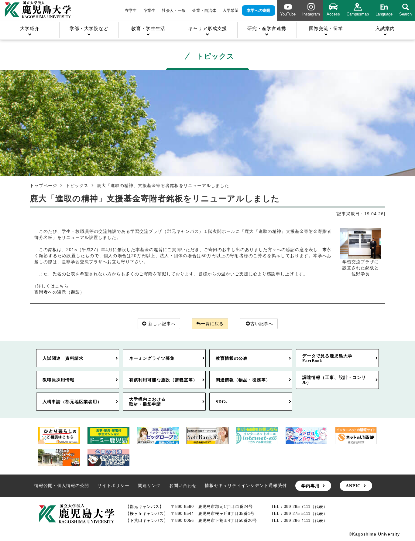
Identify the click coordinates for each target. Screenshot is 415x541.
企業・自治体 (204, 10)
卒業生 (149, 10)
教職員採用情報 (58, 380)
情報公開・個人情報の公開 (61, 485)
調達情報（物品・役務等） (243, 380)
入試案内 (385, 28)
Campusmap (358, 14)
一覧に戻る (212, 323)
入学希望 (230, 10)
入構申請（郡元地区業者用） (72, 402)
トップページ (43, 185)
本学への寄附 (258, 10)
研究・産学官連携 (266, 28)
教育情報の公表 (232, 358)
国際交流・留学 (326, 28)
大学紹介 (29, 28)
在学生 (131, 10)
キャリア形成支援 (207, 28)
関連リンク (149, 485)
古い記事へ (261, 323)
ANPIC (353, 486)
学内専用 (310, 486)
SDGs (221, 402)
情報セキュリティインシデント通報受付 (246, 485)
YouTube (288, 14)
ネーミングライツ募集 (152, 358)
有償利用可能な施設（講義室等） (163, 380)
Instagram (311, 14)
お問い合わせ (183, 485)
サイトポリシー (113, 485)
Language (384, 14)
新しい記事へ (162, 323)
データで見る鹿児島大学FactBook (327, 358)
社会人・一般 (174, 10)
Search (405, 14)
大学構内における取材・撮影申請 (147, 401)
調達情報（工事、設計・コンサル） (334, 379)
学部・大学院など (89, 28)
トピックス (77, 185)
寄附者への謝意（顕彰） (59, 292)
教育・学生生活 (148, 28)
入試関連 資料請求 (63, 358)
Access (333, 14)
